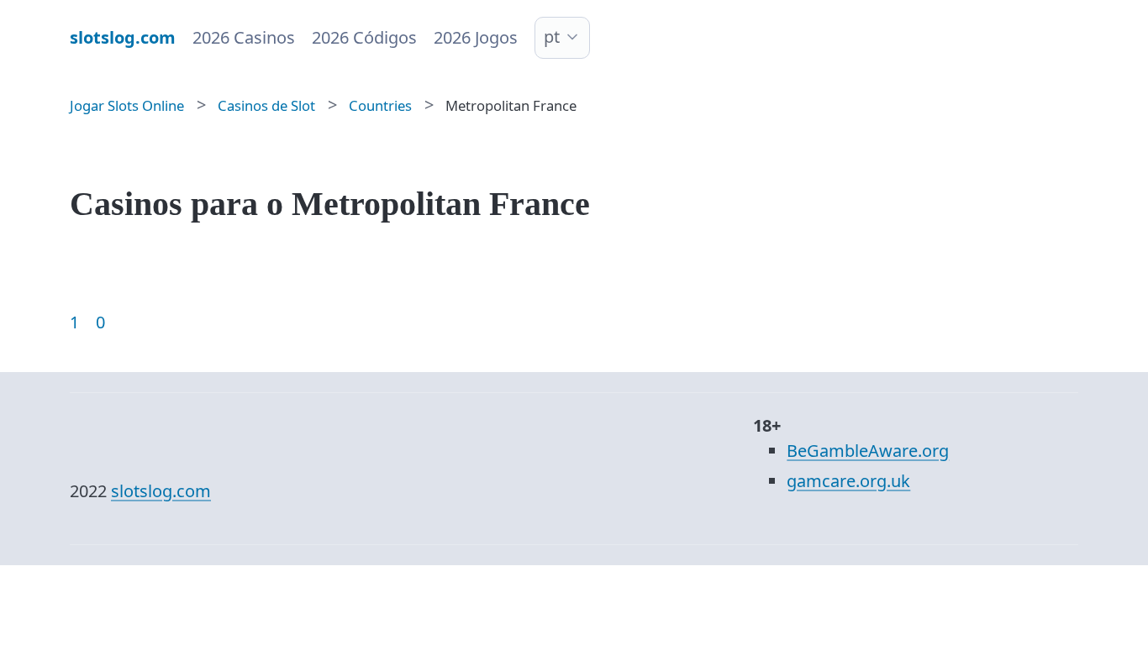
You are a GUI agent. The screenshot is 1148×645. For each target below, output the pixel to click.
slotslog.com (161, 491)
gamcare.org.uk (848, 480)
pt (552, 36)
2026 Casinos (243, 37)
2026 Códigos (364, 37)
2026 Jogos (476, 37)
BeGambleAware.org (868, 450)
